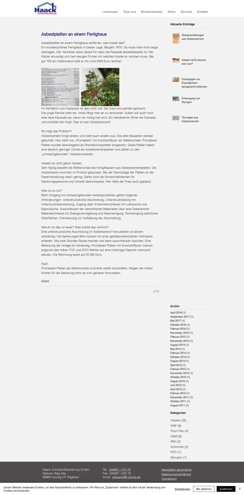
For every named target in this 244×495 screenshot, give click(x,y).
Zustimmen (226, 489)
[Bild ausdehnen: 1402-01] (60, 87)
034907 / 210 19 (119, 469)
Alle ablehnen (203, 489)
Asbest (45, 280)
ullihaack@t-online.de (126, 477)
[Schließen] (240, 489)
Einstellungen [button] (182, 489)
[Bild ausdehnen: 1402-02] (100, 87)
